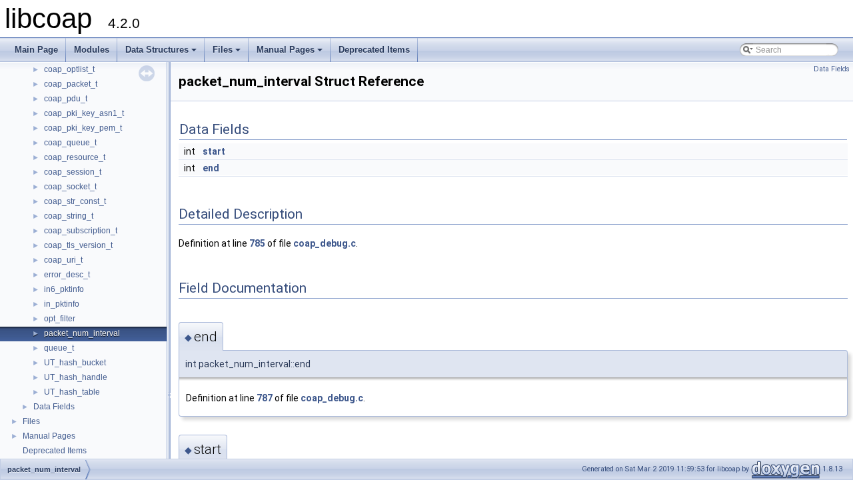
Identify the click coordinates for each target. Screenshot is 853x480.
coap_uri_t (63, 260)
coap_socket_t (70, 186)
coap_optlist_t (69, 69)
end (211, 168)
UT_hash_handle (75, 377)
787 (265, 398)
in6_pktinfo (64, 289)
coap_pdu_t (65, 98)
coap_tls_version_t (78, 245)
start (214, 151)
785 (257, 243)
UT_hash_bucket (75, 362)
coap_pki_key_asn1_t (84, 113)
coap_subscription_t (80, 230)
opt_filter (59, 318)
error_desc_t (67, 274)
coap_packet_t (70, 84)
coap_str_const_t (75, 201)
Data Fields (54, 406)
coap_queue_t (70, 142)
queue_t (59, 348)
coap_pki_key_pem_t (83, 128)
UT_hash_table (72, 392)
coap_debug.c (324, 243)
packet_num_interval (82, 333)
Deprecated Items (374, 50)
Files (228, 53)
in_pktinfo (61, 304)
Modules (91, 50)
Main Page (36, 50)
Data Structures (162, 53)
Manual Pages (291, 53)
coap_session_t (72, 172)
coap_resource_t (74, 157)
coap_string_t (68, 216)
